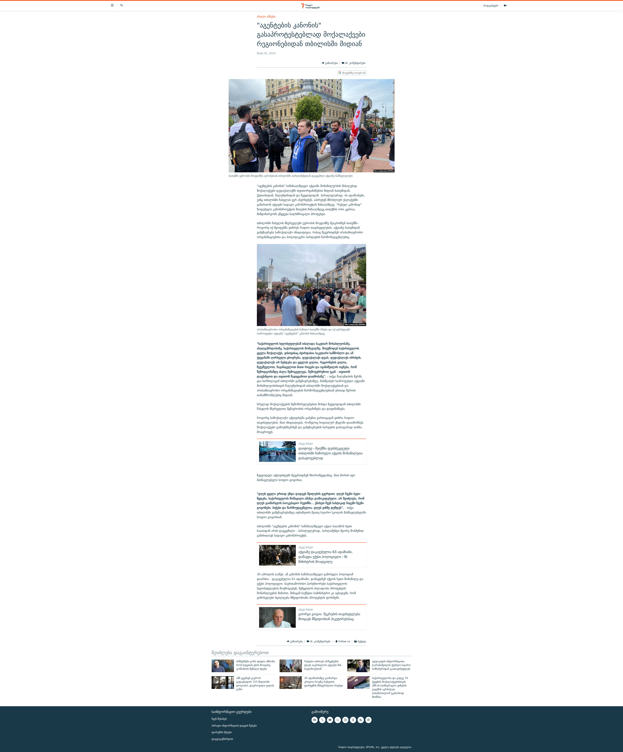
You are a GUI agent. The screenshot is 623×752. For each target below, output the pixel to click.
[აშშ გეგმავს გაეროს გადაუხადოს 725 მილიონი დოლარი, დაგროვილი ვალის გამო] (223, 682)
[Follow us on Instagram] (345, 720)
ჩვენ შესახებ (219, 719)
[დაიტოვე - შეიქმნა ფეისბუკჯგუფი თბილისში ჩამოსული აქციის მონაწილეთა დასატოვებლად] (277, 451)
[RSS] (361, 720)
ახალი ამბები (266, 16)
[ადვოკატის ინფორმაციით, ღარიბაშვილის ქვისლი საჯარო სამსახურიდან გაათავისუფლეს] (358, 666)
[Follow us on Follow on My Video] (338, 720)
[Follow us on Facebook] (315, 720)
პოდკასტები (490, 5)
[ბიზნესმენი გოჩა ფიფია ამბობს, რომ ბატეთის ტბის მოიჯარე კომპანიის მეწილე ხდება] (223, 666)
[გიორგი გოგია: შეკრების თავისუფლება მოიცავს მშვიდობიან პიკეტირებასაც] (277, 617)
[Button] (330, 63)
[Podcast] (368, 720)
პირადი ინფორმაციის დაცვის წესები (234, 726)
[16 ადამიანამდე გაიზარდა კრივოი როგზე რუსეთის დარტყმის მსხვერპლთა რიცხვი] (291, 682)
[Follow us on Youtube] (330, 720)
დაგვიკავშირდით (222, 739)
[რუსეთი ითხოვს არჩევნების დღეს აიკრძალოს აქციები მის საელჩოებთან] (291, 666)
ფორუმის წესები (222, 732)
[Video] (505, 5)
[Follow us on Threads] (353, 720)
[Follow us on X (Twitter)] (322, 720)
